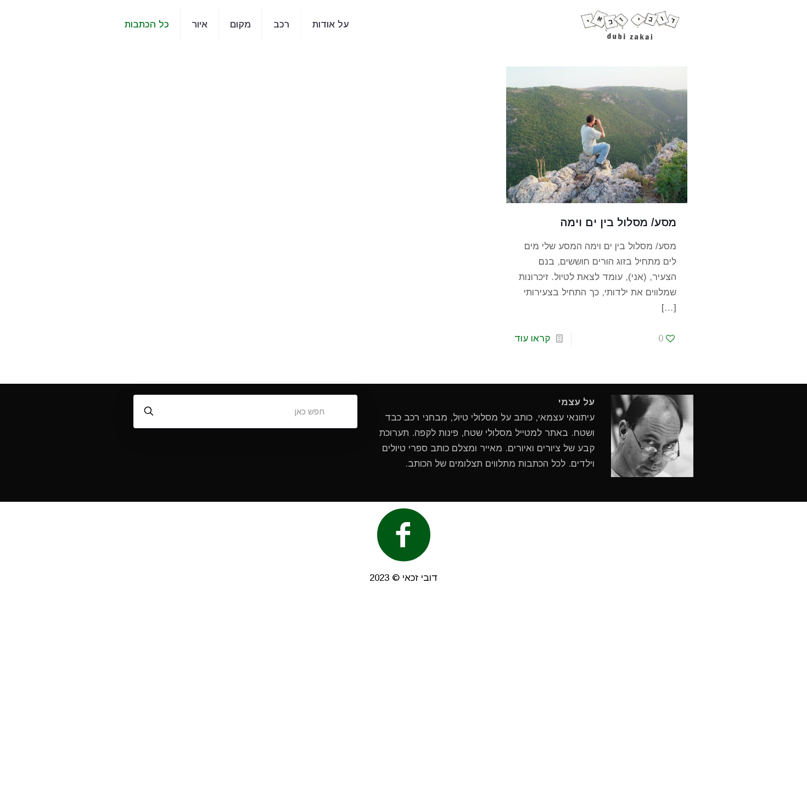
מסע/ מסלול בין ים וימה (618, 222)
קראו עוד (532, 338)
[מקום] (630, 24)
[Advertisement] (403, 693)
